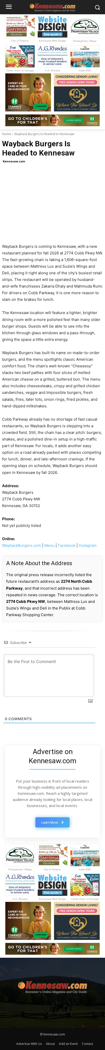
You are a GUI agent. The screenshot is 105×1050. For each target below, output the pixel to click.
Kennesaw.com (14, 161)
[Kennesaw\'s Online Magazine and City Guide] (52, 985)
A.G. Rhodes (52, 70)
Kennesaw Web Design (52, 40)
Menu (49, 545)
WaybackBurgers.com (21, 545)
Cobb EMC (84, 70)
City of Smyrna (20, 40)
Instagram (88, 545)
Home (6, 134)
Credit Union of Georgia (20, 70)
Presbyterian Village (85, 41)
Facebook (66, 545)
